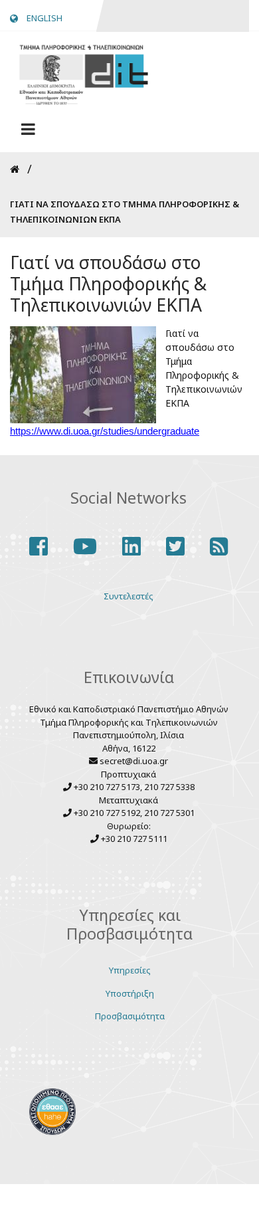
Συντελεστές (128, 596)
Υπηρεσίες (130, 970)
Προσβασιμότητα (130, 1016)
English (44, 18)
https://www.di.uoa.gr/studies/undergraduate (104, 431)
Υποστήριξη (130, 993)
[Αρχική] (83, 72)
